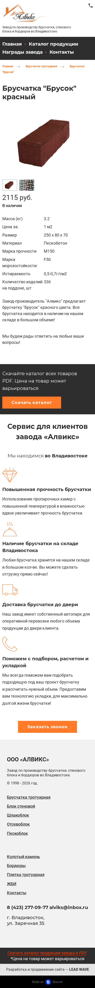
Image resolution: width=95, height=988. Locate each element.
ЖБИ (11, 883)
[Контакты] (91, 5)
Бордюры (16, 865)
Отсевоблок (18, 824)
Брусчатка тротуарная (41, 66)
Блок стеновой (21, 806)
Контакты (62, 52)
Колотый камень (23, 856)
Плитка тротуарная (26, 874)
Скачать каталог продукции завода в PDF (47, 952)
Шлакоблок (18, 815)
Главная (7, 66)
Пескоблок (17, 833)
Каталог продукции (53, 44)
